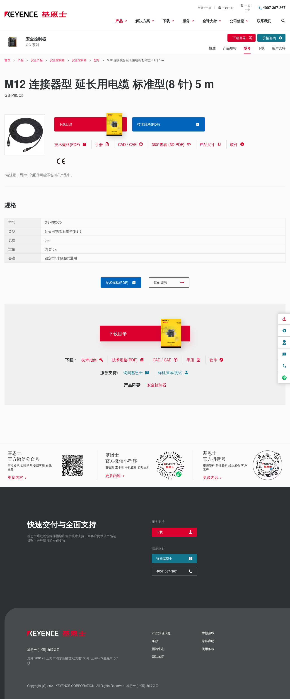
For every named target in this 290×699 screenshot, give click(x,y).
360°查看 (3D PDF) (168, 144)
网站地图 (158, 656)
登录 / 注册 (204, 8)
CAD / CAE (127, 144)
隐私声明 (208, 640)
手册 (99, 144)
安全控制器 (156, 384)
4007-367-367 (274, 7)
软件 (234, 144)
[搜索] (283, 21)
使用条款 (208, 648)
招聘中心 (227, 8)
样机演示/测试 (170, 372)
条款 (155, 640)
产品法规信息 (161, 633)
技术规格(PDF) (67, 144)
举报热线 (208, 633)
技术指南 (89, 360)
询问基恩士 (133, 372)
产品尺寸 (207, 144)
